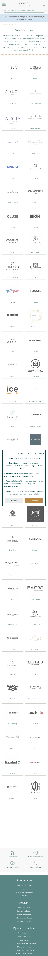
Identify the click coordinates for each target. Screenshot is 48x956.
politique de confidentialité (29, 494)
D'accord (34, 501)
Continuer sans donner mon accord (30, 453)
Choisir (14, 501)
